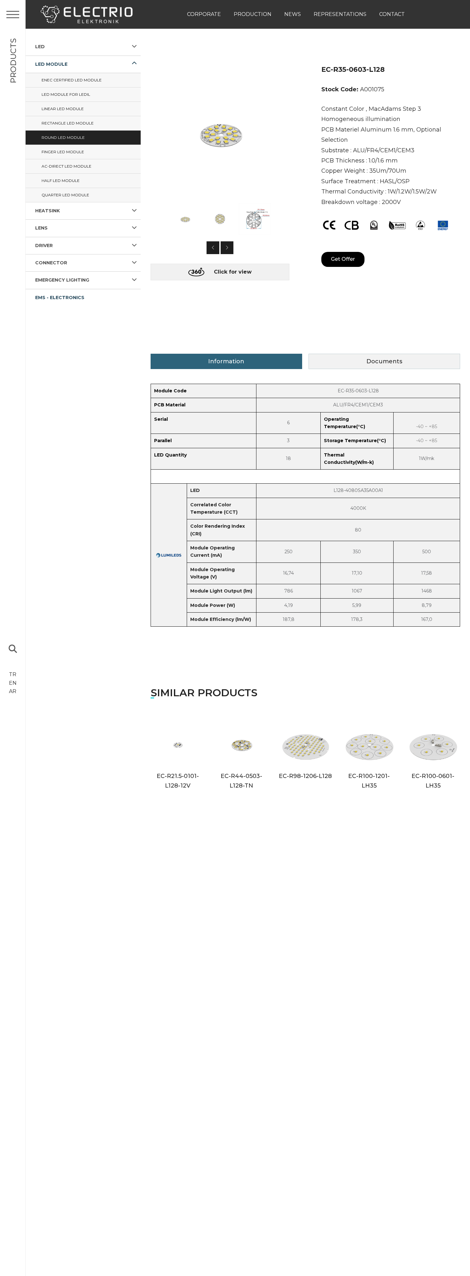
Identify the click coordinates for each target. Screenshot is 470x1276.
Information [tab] (226, 361)
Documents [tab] (384, 361)
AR (12, 691)
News (292, 14)
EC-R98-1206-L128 (305, 776)
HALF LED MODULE (61, 180)
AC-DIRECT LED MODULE (66, 166)
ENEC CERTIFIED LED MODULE (72, 80)
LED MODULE (51, 64)
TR (12, 674)
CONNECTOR (51, 263)
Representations (340, 14)
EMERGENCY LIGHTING (62, 280)
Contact (392, 14)
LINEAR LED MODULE (63, 108)
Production (252, 14)
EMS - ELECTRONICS (59, 297)
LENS (41, 228)
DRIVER (44, 245)
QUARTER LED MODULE (65, 195)
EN (13, 683)
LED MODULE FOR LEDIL (66, 94)
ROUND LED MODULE (63, 137)
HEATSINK (47, 211)
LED (40, 46)
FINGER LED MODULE (63, 151)
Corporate (204, 14)
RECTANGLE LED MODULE (68, 123)
